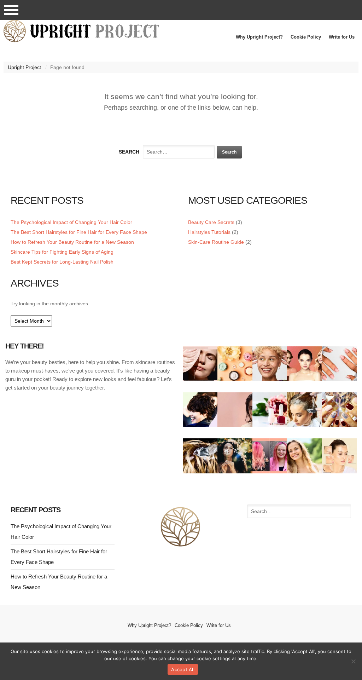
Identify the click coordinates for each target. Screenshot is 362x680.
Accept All (182, 669)
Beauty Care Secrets (211, 222)
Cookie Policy (306, 37)
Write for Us (342, 37)
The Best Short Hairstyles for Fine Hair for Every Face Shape (79, 232)
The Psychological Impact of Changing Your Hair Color (71, 222)
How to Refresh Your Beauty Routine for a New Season (72, 242)
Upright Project (24, 67)
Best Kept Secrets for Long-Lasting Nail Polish (62, 262)
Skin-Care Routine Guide (216, 242)
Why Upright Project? (259, 37)
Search (129, 152)
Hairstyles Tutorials (209, 232)
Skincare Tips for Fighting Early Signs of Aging (62, 252)
